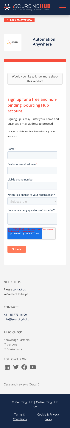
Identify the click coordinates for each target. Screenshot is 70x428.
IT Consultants (13, 349)
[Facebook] (24, 368)
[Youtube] (32, 368)
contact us (19, 289)
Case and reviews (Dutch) (21, 384)
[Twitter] (15, 368)
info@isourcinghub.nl (17, 319)
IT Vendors (10, 344)
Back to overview (21, 20)
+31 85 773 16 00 (15, 314)
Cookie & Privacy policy (48, 417)
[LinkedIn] (7, 368)
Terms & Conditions (20, 417)
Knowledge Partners (16, 340)
